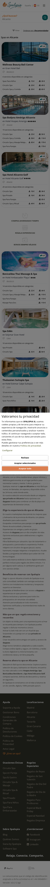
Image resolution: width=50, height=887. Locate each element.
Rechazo (25, 457)
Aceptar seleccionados (25, 463)
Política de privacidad (30, 445)
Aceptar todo (25, 468)
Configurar (7, 450)
